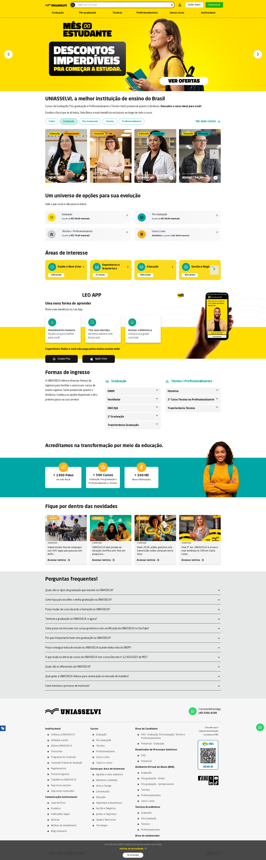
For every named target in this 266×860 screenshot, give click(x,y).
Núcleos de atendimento (64, 825)
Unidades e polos (59, 740)
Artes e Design (104, 786)
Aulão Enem (194, 5)
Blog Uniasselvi (59, 831)
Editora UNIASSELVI (61, 746)
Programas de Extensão (63, 757)
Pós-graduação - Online (153, 778)
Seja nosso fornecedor (62, 791)
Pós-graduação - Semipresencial (157, 784)
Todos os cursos (104, 763)
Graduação (58, 13)
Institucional (208, 13)
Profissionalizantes (147, 13)
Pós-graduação (87, 13)
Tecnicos (145, 790)
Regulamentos (58, 768)
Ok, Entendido (133, 855)
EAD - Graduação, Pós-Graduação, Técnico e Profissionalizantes (163, 737)
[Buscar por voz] (172, 5)
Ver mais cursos (208, 121)
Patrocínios (57, 751)
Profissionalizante (105, 751)
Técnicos (117, 13)
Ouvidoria (55, 808)
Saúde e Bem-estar (106, 820)
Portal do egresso (60, 774)
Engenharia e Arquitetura (109, 803)
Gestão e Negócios (106, 808)
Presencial (146, 761)
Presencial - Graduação (152, 744)
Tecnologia (101, 825)
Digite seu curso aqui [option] (87, 5)
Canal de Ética (58, 803)
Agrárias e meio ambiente (109, 774)
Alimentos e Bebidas (106, 780)
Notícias (55, 820)
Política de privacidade (132, 849)
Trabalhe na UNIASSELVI (63, 780)
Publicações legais (60, 814)
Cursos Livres (177, 13)
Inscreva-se (214, 5)
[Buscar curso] (73, 5)
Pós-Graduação (103, 740)
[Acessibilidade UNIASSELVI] (3, 728)
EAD (143, 755)
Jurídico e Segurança (106, 814)
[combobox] (122, 5)
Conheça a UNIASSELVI (63, 735)
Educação (101, 797)
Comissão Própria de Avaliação (66, 763)
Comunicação (102, 791)
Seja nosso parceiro (61, 785)
